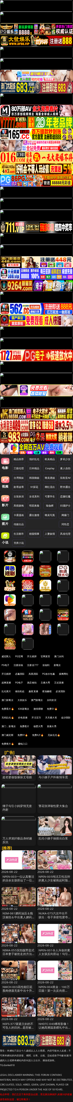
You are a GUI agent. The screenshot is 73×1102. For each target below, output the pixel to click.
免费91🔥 (23, 735)
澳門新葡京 (37, 700)
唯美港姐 (50, 478)
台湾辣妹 (19, 478)
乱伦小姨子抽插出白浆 (53, 838)
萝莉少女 (65, 459)
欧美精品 (50, 459)
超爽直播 (6, 682)
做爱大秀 (38, 726)
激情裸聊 (38, 708)
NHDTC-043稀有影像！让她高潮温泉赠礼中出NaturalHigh (54, 1027)
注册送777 (32, 665)
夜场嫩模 (47, 691)
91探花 (34, 487)
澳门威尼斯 (7, 735)
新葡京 (57, 665)
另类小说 (19, 543)
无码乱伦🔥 (8, 717)
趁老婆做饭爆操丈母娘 (17, 777)
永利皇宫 (51, 700)
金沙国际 (66, 717)
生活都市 (19, 533)
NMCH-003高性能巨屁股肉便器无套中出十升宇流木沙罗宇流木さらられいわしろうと (18, 992)
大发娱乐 (22, 700)
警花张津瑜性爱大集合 (53, 806)
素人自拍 (65, 468)
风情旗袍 (19, 505)
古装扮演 (19, 496)
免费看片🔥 (8, 708)
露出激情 (34, 515)
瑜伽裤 (50, 505)
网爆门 (65, 515)
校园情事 (34, 533)
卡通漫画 (19, 515)
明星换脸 (34, 505)
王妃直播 (59, 682)
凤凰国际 (33, 673)
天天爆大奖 (51, 717)
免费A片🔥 (38, 735)
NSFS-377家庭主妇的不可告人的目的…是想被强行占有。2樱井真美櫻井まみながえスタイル (18, 1029)
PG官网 (19, 656)
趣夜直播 (33, 691)
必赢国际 (20, 673)
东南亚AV (65, 478)
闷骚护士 (65, 505)
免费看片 (24, 726)
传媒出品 (19, 524)
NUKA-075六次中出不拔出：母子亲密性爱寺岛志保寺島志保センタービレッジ (53, 918)
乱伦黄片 (6, 691)
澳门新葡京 (7, 700)
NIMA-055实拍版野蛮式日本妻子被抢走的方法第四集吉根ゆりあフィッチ (18, 955)
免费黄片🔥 (8, 743)
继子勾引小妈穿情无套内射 (17, 807)
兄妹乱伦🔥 (54, 735)
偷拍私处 (20, 691)
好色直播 (23, 717)
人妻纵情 (50, 533)
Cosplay (50, 468)
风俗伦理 (65, 533)
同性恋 (65, 524)
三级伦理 (19, 468)
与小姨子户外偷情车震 (53, 777)
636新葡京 (23, 708)
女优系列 (34, 496)
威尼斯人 (6, 656)
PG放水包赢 (48, 673)
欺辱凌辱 (19, 487)
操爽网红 (64, 673)
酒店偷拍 (32, 682)
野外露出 (65, 487)
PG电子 (6, 665)
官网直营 (45, 656)
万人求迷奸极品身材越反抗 (17, 840)
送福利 (45, 665)
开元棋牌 (32, 656)
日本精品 (34, 468)
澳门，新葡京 (9, 726)
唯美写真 (50, 515)
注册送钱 (18, 665)
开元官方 (36, 717)
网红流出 (50, 487)
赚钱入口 (23, 743)
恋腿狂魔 (65, 496)
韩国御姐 (34, 478)
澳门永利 (59, 656)
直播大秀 (51, 726)
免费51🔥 (52, 708)
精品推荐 (19, 459)
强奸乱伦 (34, 459)
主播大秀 (45, 682)
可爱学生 (50, 496)
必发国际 (60, 691)
